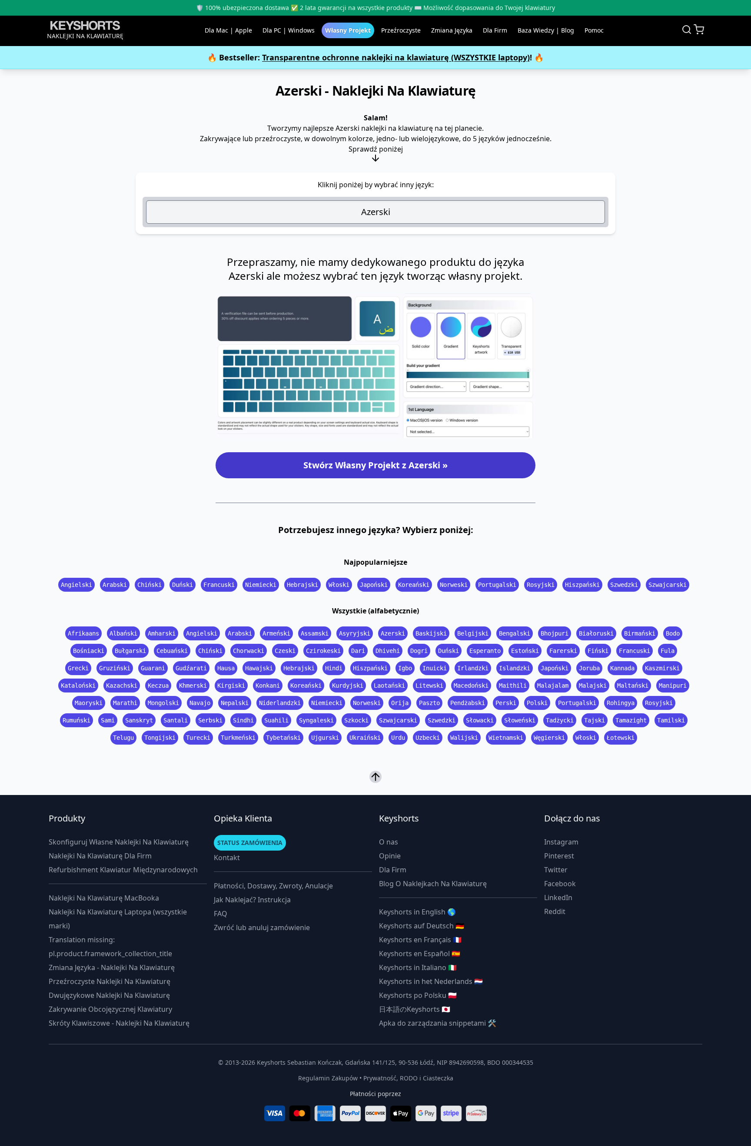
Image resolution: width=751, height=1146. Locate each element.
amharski (162, 633)
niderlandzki (280, 702)
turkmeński (238, 737)
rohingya (621, 702)
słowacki (480, 720)
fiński (598, 650)
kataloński (78, 685)
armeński (276, 633)
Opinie (390, 856)
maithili (513, 685)
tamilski (671, 720)
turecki (198, 737)
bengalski (514, 633)
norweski (454, 584)
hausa (226, 668)
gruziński (114, 668)
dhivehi (388, 650)
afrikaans (83, 633)
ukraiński (365, 737)
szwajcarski (667, 584)
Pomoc (594, 30)
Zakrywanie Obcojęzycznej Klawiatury (110, 1009)
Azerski (375, 212)
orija (400, 702)
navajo (199, 702)
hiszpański (582, 584)
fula (668, 650)
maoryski (89, 702)
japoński (374, 584)
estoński (525, 650)
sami (108, 720)
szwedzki (624, 584)
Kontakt (227, 857)
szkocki (356, 720)
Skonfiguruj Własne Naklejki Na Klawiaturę (119, 842)
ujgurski (325, 737)
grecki (78, 668)
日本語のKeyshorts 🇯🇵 (414, 1009)
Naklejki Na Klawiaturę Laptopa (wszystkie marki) (118, 919)
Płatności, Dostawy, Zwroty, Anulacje (273, 886)
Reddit (554, 911)
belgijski (472, 633)
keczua (158, 685)
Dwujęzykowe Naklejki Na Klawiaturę (109, 995)
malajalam (552, 685)
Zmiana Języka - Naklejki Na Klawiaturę (112, 967)
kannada (622, 668)
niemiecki (260, 584)
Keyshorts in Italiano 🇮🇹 (418, 967)
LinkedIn (558, 897)
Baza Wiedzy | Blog (546, 30)
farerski (563, 650)
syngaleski (316, 720)
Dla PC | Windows (289, 30)
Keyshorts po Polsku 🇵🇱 (418, 995)
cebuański (172, 650)
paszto (429, 702)
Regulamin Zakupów (328, 1078)
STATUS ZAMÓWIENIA (249, 842)
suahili (276, 720)
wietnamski (505, 737)
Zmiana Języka (451, 30)
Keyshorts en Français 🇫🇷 (420, 939)
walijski (464, 737)
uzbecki (427, 737)
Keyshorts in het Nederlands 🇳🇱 (431, 981)
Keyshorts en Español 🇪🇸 (419, 953)
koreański (413, 584)
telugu (123, 737)
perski (505, 702)
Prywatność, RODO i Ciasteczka (408, 1078)
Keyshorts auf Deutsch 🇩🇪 (421, 926)
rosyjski (541, 584)
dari (358, 650)
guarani (153, 668)
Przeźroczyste (401, 30)
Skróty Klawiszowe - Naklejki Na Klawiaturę (119, 1023)
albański (123, 633)
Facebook (560, 883)
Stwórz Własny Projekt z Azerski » (375, 465)
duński (182, 584)
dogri (419, 650)
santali (175, 720)
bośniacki (88, 650)
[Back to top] (375, 776)
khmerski (193, 685)
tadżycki (560, 720)
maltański (632, 685)
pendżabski (467, 702)
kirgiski (231, 685)
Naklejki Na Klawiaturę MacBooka (104, 898)
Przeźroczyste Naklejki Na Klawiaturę (109, 981)
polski (537, 702)
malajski (593, 685)
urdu (398, 737)
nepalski (235, 702)
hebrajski (302, 584)
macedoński (471, 685)
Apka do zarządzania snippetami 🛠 (437, 1023)
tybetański (283, 737)
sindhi (243, 720)
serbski (210, 720)
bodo (673, 633)
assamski (315, 633)
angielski (76, 584)
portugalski (497, 584)
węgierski (549, 737)
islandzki (514, 668)
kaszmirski (662, 668)
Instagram (561, 842)
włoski (339, 584)
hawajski (259, 668)
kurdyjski (347, 685)
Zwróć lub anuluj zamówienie (262, 927)
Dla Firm (495, 30)
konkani (268, 685)
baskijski (431, 633)
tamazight (631, 720)
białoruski (596, 633)
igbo (405, 668)
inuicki (434, 668)
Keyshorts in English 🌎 (417, 912)
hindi (333, 668)
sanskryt (139, 720)
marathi (125, 702)
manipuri (673, 685)
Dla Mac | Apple (228, 30)
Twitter (556, 869)
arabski (115, 584)
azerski (393, 633)
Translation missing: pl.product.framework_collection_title (110, 946)
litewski (429, 685)
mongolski (163, 702)
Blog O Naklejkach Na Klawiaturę (433, 883)
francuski (219, 584)
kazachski (121, 685)
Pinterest (559, 856)
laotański (389, 685)
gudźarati (191, 668)
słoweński (519, 720)
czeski (285, 650)
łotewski (621, 737)
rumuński (76, 720)
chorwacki (248, 650)
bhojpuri (554, 633)
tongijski (160, 737)
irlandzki (472, 668)
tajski (594, 720)
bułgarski (130, 650)
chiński (149, 584)
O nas (388, 842)
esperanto (485, 650)
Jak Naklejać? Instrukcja (252, 899)
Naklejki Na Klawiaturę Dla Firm (100, 856)
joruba (589, 668)
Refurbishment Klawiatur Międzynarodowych (123, 869)
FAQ (220, 913)
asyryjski (354, 633)
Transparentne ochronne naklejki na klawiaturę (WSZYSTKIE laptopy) (396, 57)
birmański (639, 633)
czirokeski (323, 650)
